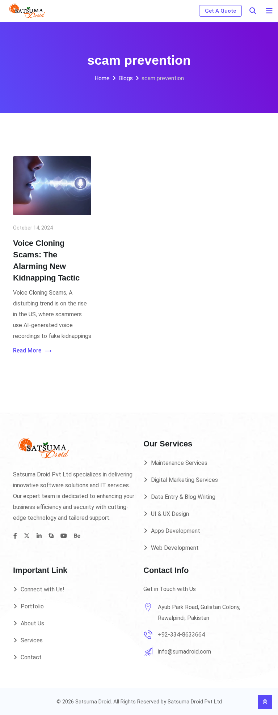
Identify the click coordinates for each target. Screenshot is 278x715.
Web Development (175, 547)
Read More (27, 350)
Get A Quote (220, 11)
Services (32, 640)
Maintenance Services (179, 462)
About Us (32, 623)
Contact (31, 657)
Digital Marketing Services (184, 479)
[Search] (252, 10)
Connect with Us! (42, 589)
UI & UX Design (170, 513)
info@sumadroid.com (184, 651)
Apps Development (175, 530)
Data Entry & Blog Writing (183, 496)
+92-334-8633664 (181, 634)
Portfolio (32, 606)
